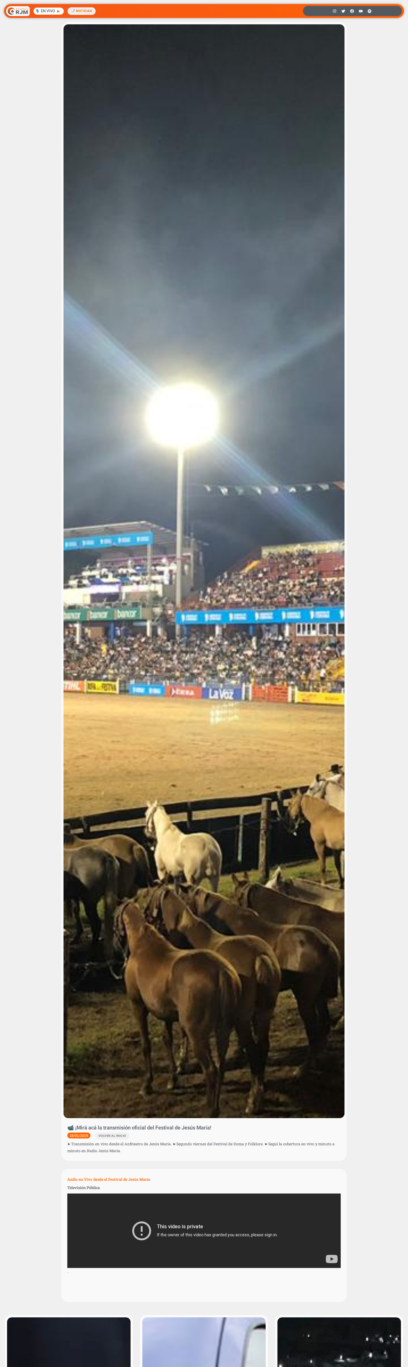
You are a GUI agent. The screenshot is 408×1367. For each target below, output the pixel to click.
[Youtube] (361, 11)
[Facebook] (352, 11)
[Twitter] (343, 11)
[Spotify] (369, 11)
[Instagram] (334, 11)
